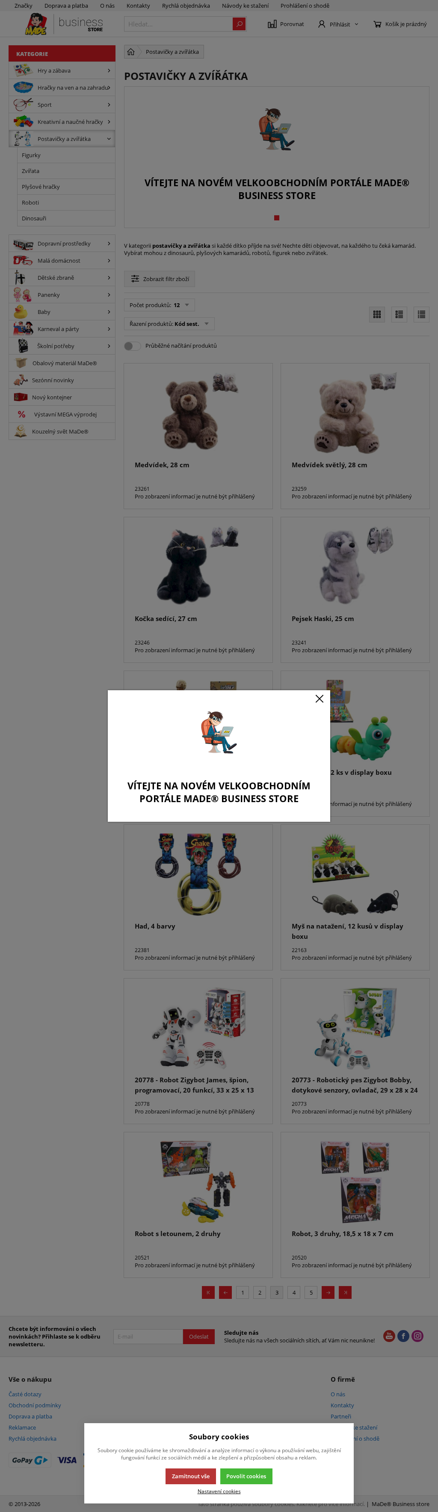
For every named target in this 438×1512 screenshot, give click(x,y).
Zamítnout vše (191, 1476)
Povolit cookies (246, 1476)
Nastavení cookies (219, 1491)
